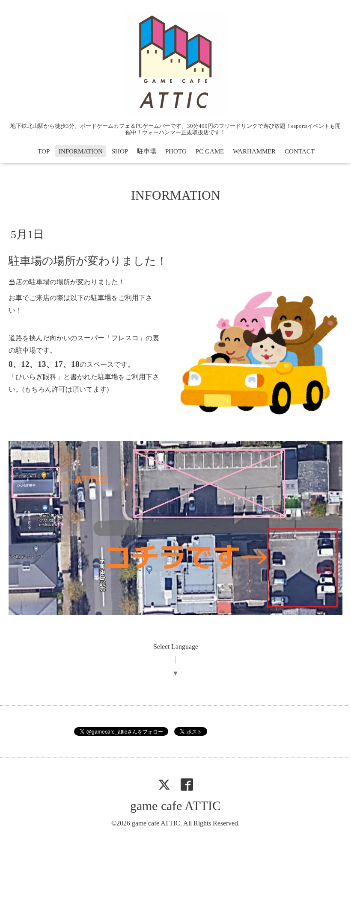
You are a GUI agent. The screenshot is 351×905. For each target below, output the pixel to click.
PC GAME (210, 151)
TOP (44, 151)
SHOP (120, 151)
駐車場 (146, 151)
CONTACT (300, 151)
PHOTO (176, 151)
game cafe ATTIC (175, 806)
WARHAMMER (254, 151)
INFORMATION (81, 151)
